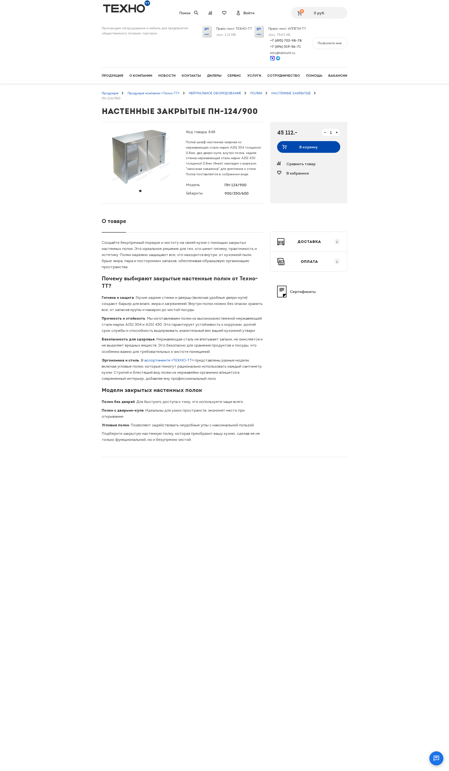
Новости (167, 75)
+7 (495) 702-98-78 (286, 40)
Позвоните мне (330, 43)
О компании (140, 75)
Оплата (319, 261)
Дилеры (214, 75)
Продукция (112, 75)
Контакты (191, 75)
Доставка (317, 241)
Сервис (234, 75)
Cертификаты (303, 291)
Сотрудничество (283, 75)
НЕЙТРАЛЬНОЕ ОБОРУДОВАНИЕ (215, 93)
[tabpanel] (140, 157)
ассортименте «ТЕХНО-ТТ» (169, 360)
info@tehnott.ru (282, 53)
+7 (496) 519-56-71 (285, 46)
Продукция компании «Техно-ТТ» (154, 93)
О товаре (114, 221)
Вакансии (337, 75)
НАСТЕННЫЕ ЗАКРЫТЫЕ (291, 93)
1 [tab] (140, 191)
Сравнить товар (300, 163)
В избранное (297, 173)
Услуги (254, 75)
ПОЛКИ (256, 93)
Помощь (314, 75)
